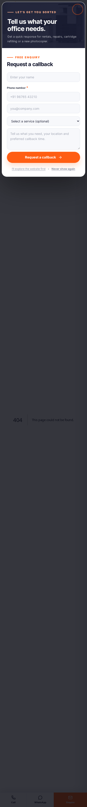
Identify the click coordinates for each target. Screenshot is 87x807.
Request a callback (40, 157)
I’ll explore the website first (29, 168)
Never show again (63, 168)
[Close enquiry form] (43, 403)
